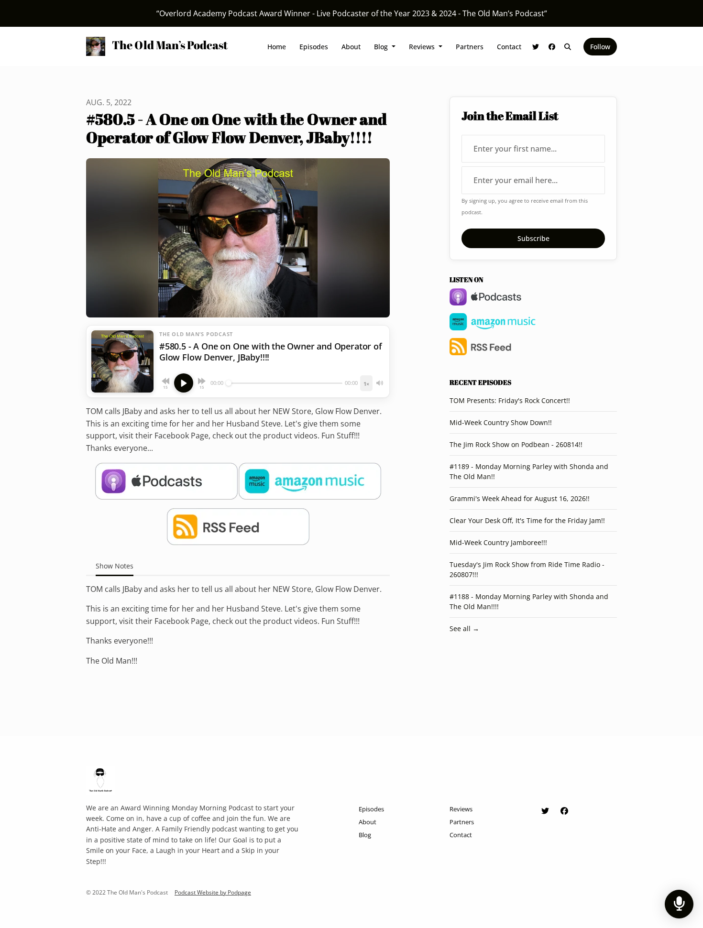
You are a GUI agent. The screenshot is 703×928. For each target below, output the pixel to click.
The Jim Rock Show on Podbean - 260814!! (516, 444)
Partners (469, 46)
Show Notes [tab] (114, 565)
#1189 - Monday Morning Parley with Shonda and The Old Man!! (529, 471)
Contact (509, 46)
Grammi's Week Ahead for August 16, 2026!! (520, 498)
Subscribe (533, 238)
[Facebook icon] (564, 811)
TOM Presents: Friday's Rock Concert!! (510, 400)
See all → (464, 628)
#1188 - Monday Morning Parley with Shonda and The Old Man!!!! (529, 601)
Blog (382, 46)
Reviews (423, 46)
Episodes (313, 46)
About (351, 46)
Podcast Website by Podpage (213, 892)
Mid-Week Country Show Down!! (501, 422)
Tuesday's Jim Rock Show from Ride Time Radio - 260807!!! (527, 569)
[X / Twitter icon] (545, 811)
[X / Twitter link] (536, 46)
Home (276, 46)
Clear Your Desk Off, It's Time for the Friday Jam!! (527, 520)
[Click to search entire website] (568, 46)
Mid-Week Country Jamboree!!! (498, 542)
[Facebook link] (552, 46)
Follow (600, 46)
